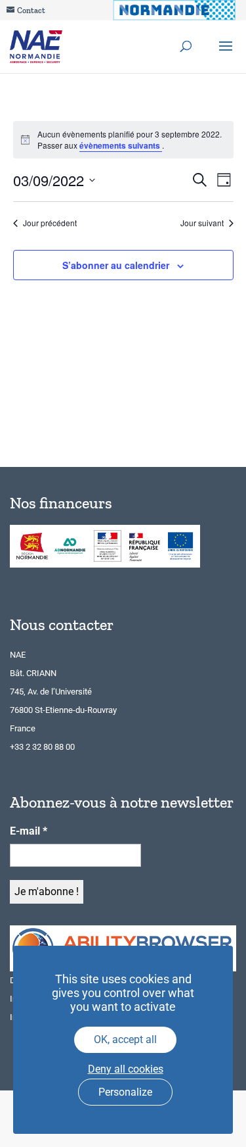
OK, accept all (125, 1039)
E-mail (28, 831)
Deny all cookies (125, 1069)
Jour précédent (50, 223)
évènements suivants (120, 145)
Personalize (125, 1092)
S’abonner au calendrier (115, 265)
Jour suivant (202, 223)
